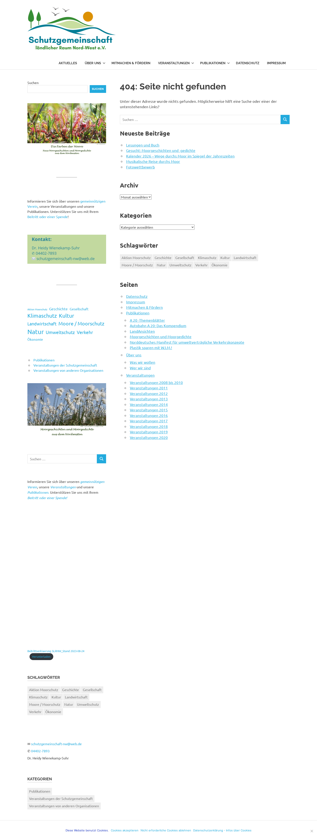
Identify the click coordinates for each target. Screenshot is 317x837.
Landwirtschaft (245, 257)
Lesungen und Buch (142, 145)
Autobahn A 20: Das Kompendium (158, 325)
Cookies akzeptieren (124, 830)
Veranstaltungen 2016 (149, 415)
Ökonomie (220, 265)
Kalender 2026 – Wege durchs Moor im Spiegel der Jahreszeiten (180, 156)
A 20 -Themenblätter (147, 320)
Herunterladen (41, 656)
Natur (161, 265)
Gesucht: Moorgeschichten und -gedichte (160, 150)
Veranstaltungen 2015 (149, 410)
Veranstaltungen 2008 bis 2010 (156, 382)
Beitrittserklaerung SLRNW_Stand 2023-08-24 (55, 651)
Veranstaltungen (174, 63)
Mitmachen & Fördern (130, 63)
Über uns (93, 63)
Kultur (225, 257)
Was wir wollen (142, 362)
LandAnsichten (142, 331)
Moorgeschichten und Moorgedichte (160, 336)
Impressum (276, 63)
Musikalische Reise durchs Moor (153, 161)
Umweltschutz (180, 265)
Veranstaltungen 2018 (149, 426)
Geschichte (163, 257)
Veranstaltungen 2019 (149, 431)
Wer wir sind (140, 367)
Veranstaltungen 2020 (149, 437)
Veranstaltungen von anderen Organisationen (68, 370)
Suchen (33, 82)
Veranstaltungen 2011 (149, 388)
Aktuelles (68, 63)
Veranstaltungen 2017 (149, 420)
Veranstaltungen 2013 (149, 399)
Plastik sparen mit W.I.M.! (151, 347)
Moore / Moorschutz (137, 265)
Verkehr (201, 265)
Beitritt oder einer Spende (47, 216)
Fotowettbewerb (140, 167)
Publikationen (212, 63)
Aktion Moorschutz (136, 257)
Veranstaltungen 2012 (149, 393)
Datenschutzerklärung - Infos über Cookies (222, 830)
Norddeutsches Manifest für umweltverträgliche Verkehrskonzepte (187, 342)
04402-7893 (40, 751)
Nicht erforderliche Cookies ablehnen (166, 830)
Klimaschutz (207, 257)
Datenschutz (247, 63)
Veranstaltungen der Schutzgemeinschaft (65, 365)
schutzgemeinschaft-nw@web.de (56, 744)
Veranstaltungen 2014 (149, 404)
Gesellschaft (184, 257)
